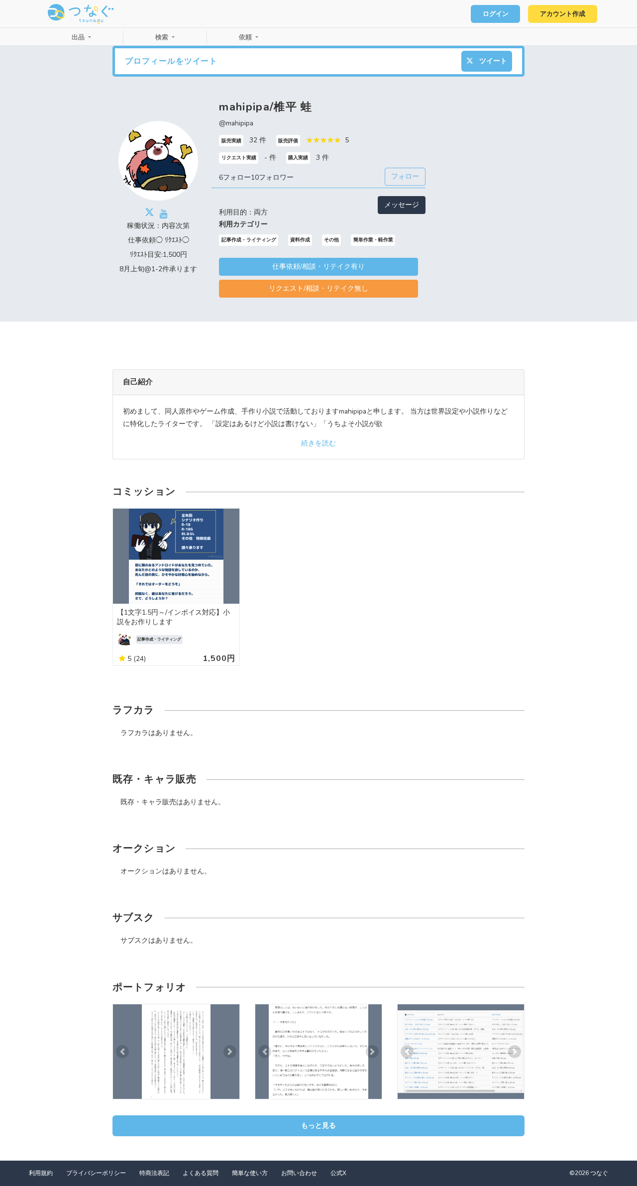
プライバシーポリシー (96, 1173)
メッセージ (401, 205)
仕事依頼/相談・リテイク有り (318, 266)
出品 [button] (79, 37)
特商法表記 (154, 1173)
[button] (122, 1051)
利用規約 (41, 1173)
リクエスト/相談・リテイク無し (318, 288)
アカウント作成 (562, 13)
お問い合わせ (299, 1173)
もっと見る (318, 1125)
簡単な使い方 (250, 1173)
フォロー (405, 176)
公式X (338, 1173)
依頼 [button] (246, 37)
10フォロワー (272, 177)
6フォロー (235, 177)
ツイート (492, 61)
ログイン (496, 13)
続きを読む (318, 443)
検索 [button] (162, 37)
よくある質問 (200, 1173)
